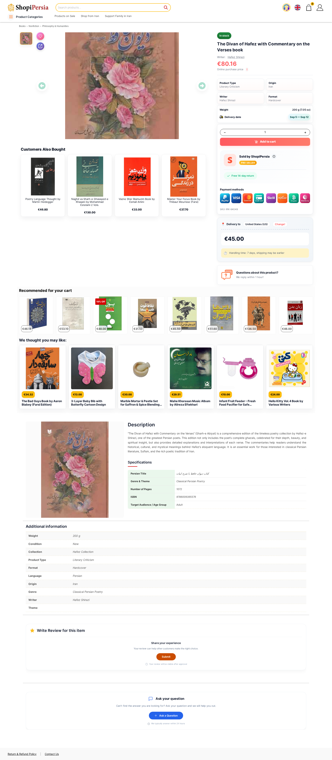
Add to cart (268, 141)
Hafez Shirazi (236, 57)
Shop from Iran (90, 16)
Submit (166, 656)
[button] (320, 7)
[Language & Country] (297, 7)
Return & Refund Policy (22, 754)
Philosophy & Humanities (55, 26)
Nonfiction (34, 26)
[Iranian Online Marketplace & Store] (30, 7)
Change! (280, 224)
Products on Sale (65, 16)
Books (22, 26)
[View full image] (122, 86)
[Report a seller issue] (273, 156)
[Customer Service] (286, 7)
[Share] (40, 46)
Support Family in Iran (118, 16)
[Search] (166, 7)
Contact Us (52, 754)
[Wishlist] (40, 36)
